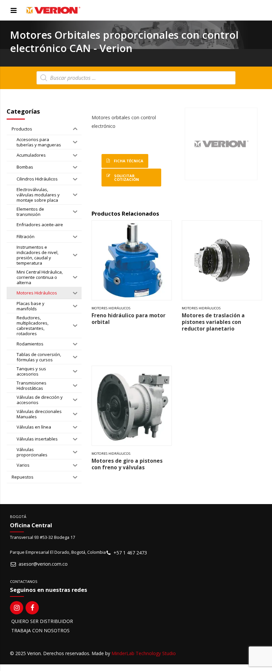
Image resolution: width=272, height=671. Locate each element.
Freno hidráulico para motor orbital (129, 319)
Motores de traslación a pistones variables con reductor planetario (213, 322)
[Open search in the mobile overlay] (136, 78)
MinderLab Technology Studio (143, 653)
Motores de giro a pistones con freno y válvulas (127, 464)
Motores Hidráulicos (111, 308)
